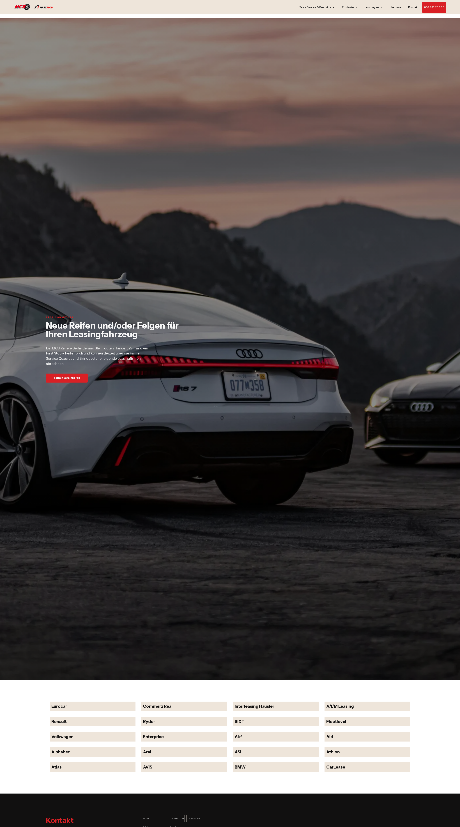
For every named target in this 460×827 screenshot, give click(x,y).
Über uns (395, 7)
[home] (35, 7)
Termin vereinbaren (67, 377)
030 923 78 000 (434, 7)
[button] (317, 7)
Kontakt (413, 7)
